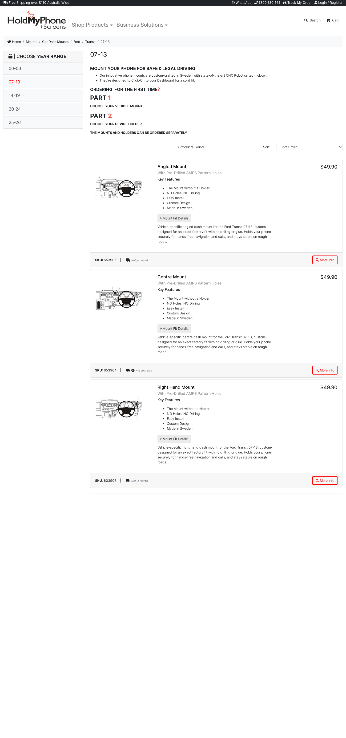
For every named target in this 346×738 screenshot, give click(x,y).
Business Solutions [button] (140, 24)
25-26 (15, 122)
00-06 (15, 68)
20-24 (15, 108)
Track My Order (299, 2)
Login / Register (329, 2)
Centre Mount (171, 276)
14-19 (14, 95)
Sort (266, 147)
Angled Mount (171, 166)
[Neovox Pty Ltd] (36, 20)
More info (326, 260)
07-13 (14, 81)
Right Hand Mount (176, 387)
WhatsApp (243, 2)
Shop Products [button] (90, 24)
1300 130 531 (269, 2)
